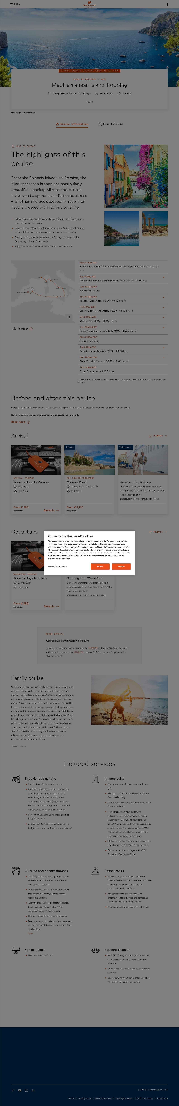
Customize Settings (57, 566)
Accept (121, 566)
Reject (100, 566)
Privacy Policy (54, 559)
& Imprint (65, 559)
